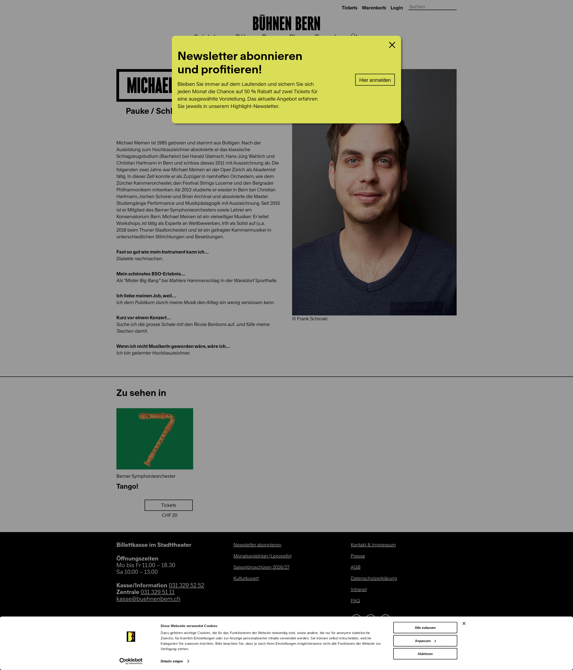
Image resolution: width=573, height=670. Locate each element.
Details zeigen (172, 661)
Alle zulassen (425, 628)
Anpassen (423, 641)
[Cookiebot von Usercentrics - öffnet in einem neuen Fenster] (131, 661)
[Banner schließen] (464, 623)
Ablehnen (425, 654)
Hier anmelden (375, 79)
